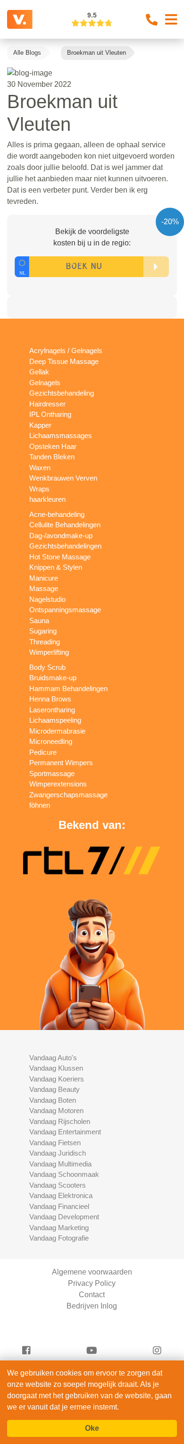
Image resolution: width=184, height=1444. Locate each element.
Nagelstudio (47, 599)
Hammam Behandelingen (68, 688)
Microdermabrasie (57, 731)
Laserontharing (52, 710)
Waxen (39, 468)
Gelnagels (44, 383)
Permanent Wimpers (61, 763)
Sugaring (43, 631)
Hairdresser (47, 404)
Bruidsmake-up (52, 678)
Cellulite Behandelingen (64, 525)
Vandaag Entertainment (65, 1132)
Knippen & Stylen (55, 567)
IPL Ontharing (50, 414)
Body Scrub (47, 667)
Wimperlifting (49, 652)
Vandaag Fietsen (55, 1143)
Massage (43, 588)
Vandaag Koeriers (56, 1079)
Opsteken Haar (52, 446)
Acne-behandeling (56, 514)
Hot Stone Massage (60, 557)
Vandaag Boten (52, 1100)
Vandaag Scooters (57, 1185)
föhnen (39, 805)
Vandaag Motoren (56, 1110)
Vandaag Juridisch (57, 1153)
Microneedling (50, 741)
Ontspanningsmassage (65, 610)
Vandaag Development (64, 1217)
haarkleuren (47, 499)
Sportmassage (52, 773)
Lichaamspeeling (55, 720)
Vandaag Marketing (59, 1228)
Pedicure (43, 752)
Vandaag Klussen (56, 1068)
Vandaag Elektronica (60, 1195)
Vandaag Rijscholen (59, 1121)
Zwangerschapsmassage (68, 795)
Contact (92, 1295)
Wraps (39, 489)
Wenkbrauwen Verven (63, 478)
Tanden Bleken (52, 457)
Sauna (39, 620)
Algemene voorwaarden (92, 1272)
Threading (44, 642)
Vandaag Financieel (59, 1206)
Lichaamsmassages (60, 435)
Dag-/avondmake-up (60, 536)
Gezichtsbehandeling (61, 393)
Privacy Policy (92, 1283)
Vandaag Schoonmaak (64, 1174)
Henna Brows (50, 699)
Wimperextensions (58, 784)
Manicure (43, 578)
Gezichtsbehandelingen (65, 546)
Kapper (40, 425)
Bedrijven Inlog (92, 1306)
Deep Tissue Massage (64, 361)
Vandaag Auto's (53, 1058)
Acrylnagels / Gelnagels (65, 350)
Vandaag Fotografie (59, 1238)
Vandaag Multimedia (60, 1164)
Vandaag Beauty (54, 1089)
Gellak (39, 372)
